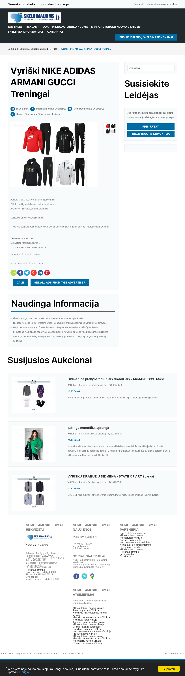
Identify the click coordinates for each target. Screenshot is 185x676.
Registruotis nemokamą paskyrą (161, 4)
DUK (46, 26)
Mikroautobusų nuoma (70, 26)
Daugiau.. (25, 672)
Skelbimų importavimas (26, 31)
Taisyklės (15, 26)
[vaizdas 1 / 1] (54, 154)
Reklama (33, 26)
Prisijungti (138, 4)
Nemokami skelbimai (37, 545)
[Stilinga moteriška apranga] (37, 444)
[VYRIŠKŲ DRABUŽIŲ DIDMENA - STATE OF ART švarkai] (37, 493)
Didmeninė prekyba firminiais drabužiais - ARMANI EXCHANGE (116, 379)
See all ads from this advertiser (59, 282)
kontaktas (55, 31)
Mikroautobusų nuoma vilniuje (115, 26)
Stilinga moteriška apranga (88, 428)
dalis (20, 282)
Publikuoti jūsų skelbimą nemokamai (146, 37)
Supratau (169, 668)
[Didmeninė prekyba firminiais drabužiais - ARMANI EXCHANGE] (37, 395)
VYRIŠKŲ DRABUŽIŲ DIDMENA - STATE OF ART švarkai (111, 476)
